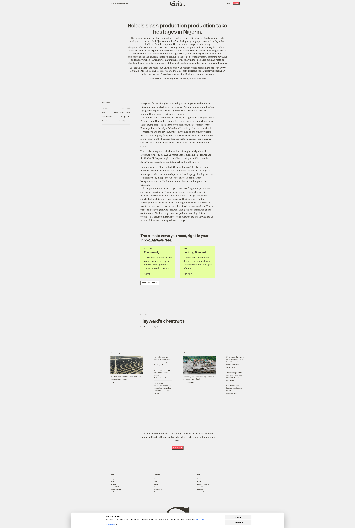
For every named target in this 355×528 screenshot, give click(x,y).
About (156, 479)
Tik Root (156, 393)
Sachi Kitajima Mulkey (160, 378)
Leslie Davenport (231, 393)
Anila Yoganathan (159, 365)
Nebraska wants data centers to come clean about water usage (162, 359)
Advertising (200, 486)
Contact (156, 484)
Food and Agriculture (117, 492)
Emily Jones (230, 380)
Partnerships (158, 489)
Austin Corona (230, 367)
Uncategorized (155, 327)
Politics (112, 481)
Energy (112, 479)
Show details (110, 524)
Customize (237, 522)
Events (199, 481)
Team (155, 481)
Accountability (115, 486)
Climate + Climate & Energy (122, 112)
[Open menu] (243, 3)
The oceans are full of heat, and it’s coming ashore (162, 372)
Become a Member (203, 484)
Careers (156, 486)
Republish (200, 489)
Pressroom (157, 492)
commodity (180, 170)
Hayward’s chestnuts (162, 321)
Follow (229, 3)
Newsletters (200, 479)
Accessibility (201, 492)
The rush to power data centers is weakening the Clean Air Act (234, 375)
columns (191, 170)
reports (168, 44)
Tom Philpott (106, 102)
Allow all (238, 517)
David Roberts (144, 327)
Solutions (113, 484)
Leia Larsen (113, 383)
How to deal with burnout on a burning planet (234, 388)
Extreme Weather (115, 489)
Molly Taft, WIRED (188, 383)
